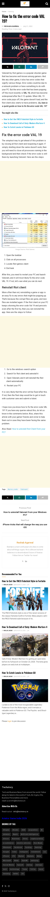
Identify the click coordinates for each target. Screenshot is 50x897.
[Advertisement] (25, 187)
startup (29, 865)
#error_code (13, 489)
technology (14, 869)
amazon (6, 834)
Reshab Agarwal (11, 26)
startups (39, 865)
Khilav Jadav (8, 585)
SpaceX (20, 865)
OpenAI (25, 860)
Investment (35, 852)
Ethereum (7, 847)
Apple (15, 834)
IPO (13, 856)
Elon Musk (38, 843)
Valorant (24, 489)
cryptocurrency (37, 839)
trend (41, 869)
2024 (23, 830)
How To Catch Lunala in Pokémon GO (19, 127)
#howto (15, 830)
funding (28, 847)
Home (4, 11)
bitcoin (6, 839)
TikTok (33, 869)
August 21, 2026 (20, 585)
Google (6, 852)
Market (21, 856)
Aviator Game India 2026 (14, 818)
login (10, 721)
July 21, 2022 (27, 26)
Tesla (24, 869)
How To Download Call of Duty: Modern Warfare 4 (24, 123)
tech (5, 869)
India (14, 852)
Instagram (24, 852)
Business (15, 839)
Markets (30, 856)
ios (44, 852)
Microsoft (7, 860)
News (16, 860)
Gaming (11, 11)
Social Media (8, 865)
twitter (15, 874)
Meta (39, 856)
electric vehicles (24, 843)
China (25, 839)
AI (42, 830)
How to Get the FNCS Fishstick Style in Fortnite (23, 119)
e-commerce (8, 843)
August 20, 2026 (20, 631)
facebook (18, 847)
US (23, 874)
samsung (34, 860)
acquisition (33, 830)
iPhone (6, 856)
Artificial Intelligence (29, 834)
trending (6, 874)
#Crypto (6, 830)
